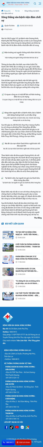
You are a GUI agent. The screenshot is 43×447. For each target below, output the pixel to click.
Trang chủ (7, 11)
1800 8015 (15, 359)
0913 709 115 (14, 392)
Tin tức (17, 11)
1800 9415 (10, 332)
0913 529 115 (14, 378)
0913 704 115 (14, 419)
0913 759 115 (14, 407)
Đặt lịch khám (24, 442)
